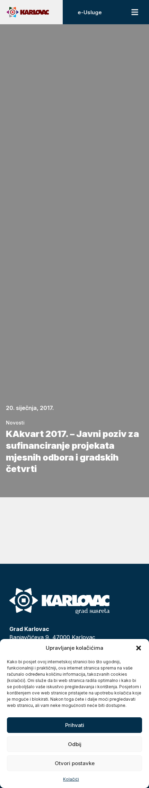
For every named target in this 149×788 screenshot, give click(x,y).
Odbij (74, 744)
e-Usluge (90, 12)
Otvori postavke (75, 763)
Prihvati (74, 725)
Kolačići (71, 779)
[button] (138, 648)
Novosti (15, 423)
